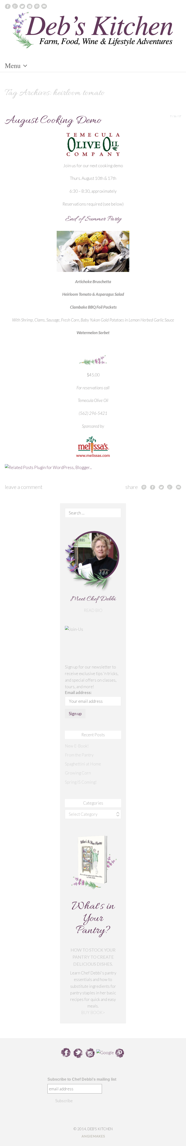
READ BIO (93, 610)
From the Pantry (79, 754)
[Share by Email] (178, 487)
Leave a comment (23, 487)
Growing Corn (78, 772)
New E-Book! (77, 745)
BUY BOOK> (93, 1012)
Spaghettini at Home (83, 763)
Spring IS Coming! (81, 782)
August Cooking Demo (53, 120)
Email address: (78, 692)
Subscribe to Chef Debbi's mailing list (81, 1079)
